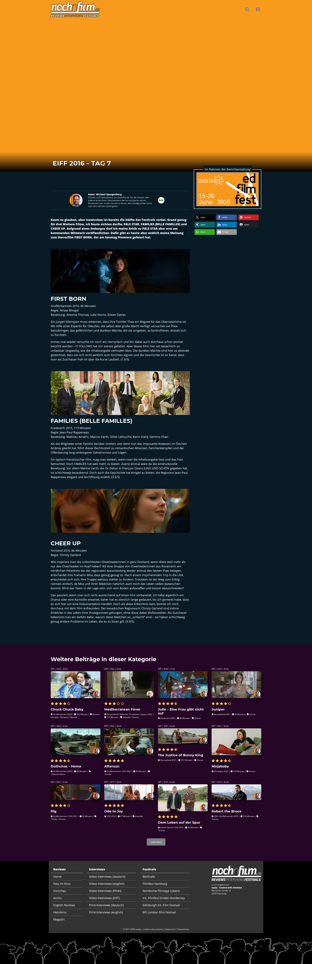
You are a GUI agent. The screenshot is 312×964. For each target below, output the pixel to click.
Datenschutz (183, 929)
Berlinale (149, 876)
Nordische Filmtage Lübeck (161, 891)
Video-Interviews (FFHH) (105, 891)
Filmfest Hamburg (155, 884)
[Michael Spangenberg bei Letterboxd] (161, 200)
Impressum (170, 929)
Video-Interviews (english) (106, 884)
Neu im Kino (61, 884)
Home (57, 876)
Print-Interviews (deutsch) (106, 905)
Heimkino (59, 912)
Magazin (59, 919)
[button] (205, 217)
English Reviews (64, 905)
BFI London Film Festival (159, 912)
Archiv (57, 898)
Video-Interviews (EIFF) (104, 898)
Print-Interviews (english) (106, 912)
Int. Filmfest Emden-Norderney (164, 898)
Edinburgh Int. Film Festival (161, 905)
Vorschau (59, 891)
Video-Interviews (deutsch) (107, 876)
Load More (156, 841)
